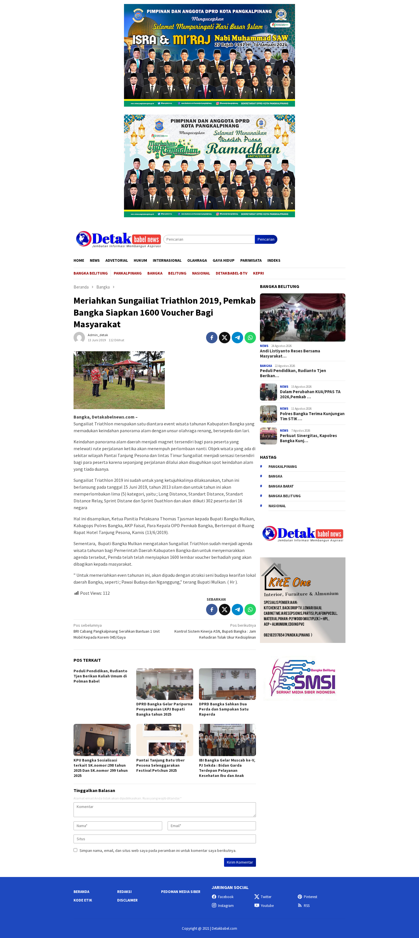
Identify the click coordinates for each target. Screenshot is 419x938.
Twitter (266, 896)
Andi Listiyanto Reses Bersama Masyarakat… (290, 353)
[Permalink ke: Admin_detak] (79, 337)
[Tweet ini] (224, 337)
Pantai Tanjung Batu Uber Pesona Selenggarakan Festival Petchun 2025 (160, 765)
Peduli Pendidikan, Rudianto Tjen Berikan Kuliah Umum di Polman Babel (100, 676)
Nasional (277, 505)
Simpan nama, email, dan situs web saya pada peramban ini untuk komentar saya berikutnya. (158, 850)
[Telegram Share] (237, 337)
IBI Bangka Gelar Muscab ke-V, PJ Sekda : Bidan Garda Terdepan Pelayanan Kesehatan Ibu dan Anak (227, 768)
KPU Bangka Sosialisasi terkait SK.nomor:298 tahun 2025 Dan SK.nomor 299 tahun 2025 (101, 768)
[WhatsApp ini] (250, 337)
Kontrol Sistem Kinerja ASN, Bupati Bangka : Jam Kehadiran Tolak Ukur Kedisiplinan (215, 631)
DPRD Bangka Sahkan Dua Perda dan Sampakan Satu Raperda (224, 709)
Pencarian (266, 239)
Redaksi (124, 891)
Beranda (81, 891)
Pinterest (310, 896)
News (264, 346)
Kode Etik (83, 900)
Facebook (225, 896)
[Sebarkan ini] (211, 337)
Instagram (226, 905)
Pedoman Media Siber (180, 891)
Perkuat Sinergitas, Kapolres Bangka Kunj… (308, 438)
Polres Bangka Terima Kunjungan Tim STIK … (312, 416)
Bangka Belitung (285, 496)
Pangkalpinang (283, 466)
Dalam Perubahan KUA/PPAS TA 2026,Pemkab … (310, 394)
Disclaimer (127, 900)
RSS (307, 905)
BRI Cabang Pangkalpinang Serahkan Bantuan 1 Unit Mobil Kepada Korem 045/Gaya (117, 631)
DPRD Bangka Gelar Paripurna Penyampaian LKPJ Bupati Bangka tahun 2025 (164, 709)
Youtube (267, 905)
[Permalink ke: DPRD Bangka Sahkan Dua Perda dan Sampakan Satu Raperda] (227, 684)
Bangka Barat (281, 486)
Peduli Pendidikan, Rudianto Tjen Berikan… (293, 373)
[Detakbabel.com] (118, 238)
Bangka (266, 366)
